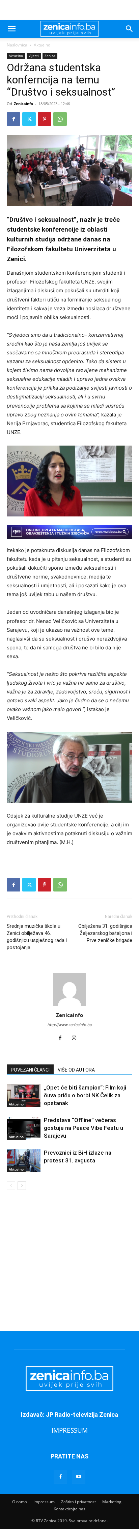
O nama (19, 1502)
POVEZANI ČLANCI (30, 1070)
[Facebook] (13, 119)
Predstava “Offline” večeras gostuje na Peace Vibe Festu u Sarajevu (83, 1128)
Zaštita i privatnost (78, 1502)
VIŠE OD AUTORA (76, 1070)
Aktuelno (42, 45)
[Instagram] (76, 1038)
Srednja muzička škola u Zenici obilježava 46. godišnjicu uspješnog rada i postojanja (37, 936)
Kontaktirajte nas (69, 1509)
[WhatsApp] (60, 119)
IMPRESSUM (70, 1430)
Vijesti (34, 55)
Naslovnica (17, 45)
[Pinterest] (44, 119)
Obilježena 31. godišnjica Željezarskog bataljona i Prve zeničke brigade (105, 933)
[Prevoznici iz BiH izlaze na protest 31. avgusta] (23, 1160)
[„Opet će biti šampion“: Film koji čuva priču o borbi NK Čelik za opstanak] (23, 1095)
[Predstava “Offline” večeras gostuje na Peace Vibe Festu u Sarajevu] (23, 1128)
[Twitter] (29, 119)
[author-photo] (69, 1005)
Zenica (50, 55)
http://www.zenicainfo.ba (70, 1024)
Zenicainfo (23, 103)
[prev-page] (11, 1185)
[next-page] (22, 1185)
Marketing (111, 1502)
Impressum (44, 1502)
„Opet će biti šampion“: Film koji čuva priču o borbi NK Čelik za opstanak (85, 1095)
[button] (11, 29)
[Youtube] (78, 1477)
